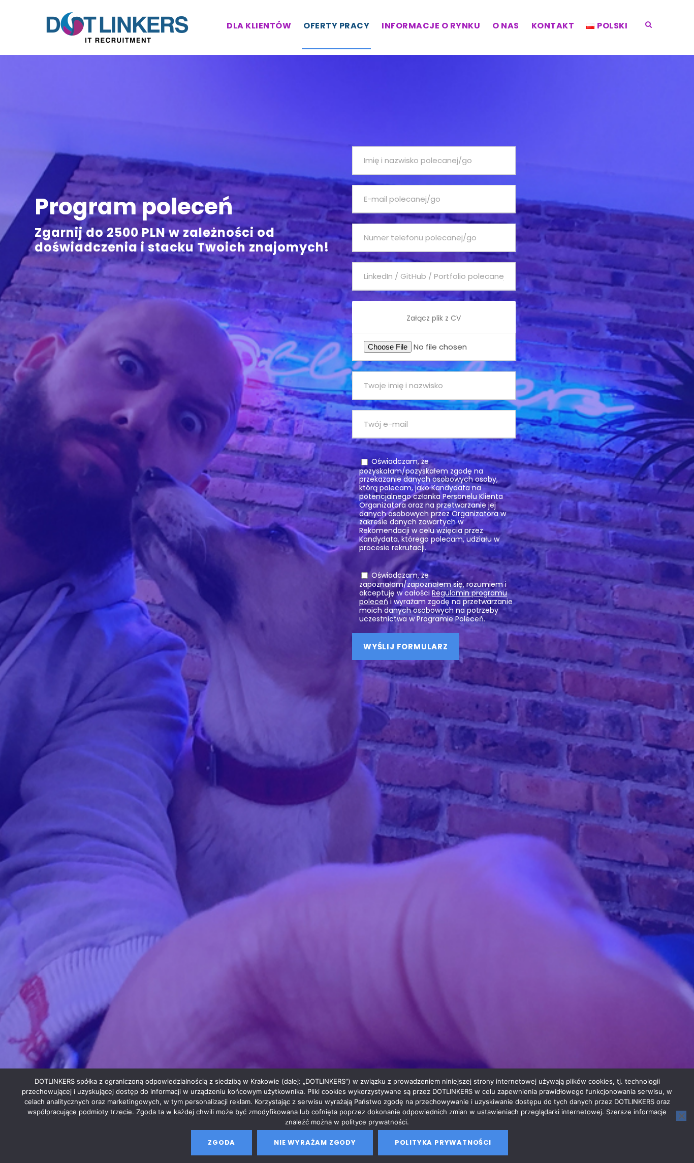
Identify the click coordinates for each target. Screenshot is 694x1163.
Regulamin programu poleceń (433, 597)
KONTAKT (553, 26)
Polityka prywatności (443, 1142)
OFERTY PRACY (336, 26)
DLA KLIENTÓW (259, 26)
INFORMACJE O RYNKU (431, 26)
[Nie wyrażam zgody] (681, 1116)
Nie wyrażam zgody (315, 1142)
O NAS (505, 26)
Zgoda (221, 1142)
